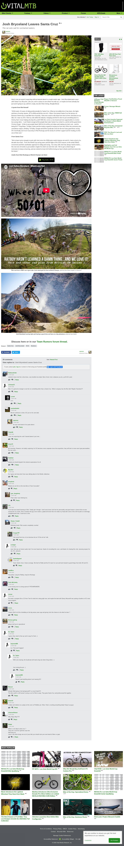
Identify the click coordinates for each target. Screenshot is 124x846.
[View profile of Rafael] (5, 725)
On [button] (76, 839)
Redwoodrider (12, 373)
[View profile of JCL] (5, 506)
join (14, 367)
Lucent (13, 396)
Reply (17, 379)
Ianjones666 (14, 643)
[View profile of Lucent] (7, 397)
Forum (83, 13)
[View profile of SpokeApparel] (9, 559)
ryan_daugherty (15, 493)
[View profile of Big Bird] (5, 471)
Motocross (70, 831)
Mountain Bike (61, 831)
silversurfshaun (13, 712)
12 (10, 516)
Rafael (10, 724)
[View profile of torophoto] (5, 482)
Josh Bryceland (19, 346)
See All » (119, 91)
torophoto (11, 481)
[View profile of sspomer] (3, 32)
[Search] (121, 17)
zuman (10, 594)
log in (18, 367)
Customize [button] (88, 840)
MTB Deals (101, 13)
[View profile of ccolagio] (7, 546)
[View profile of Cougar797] (9, 534)
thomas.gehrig (12, 620)
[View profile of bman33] (5, 445)
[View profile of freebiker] (5, 459)
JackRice (11, 570)
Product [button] (65, 13)
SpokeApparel (17, 558)
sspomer (8, 31)
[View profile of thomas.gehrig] (5, 621)
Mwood (10, 687)
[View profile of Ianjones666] (7, 644)
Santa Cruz (10, 346)
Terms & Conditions (46, 829)
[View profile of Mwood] (5, 688)
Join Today (90, 17)
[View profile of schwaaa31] (5, 385)
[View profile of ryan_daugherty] (7, 494)
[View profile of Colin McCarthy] (5, 583)
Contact (53, 831)
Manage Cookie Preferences (62, 835)
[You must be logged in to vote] (9, 380)
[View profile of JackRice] (5, 571)
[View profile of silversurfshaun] (5, 713)
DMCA (65, 829)
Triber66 (10, 432)
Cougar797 (16, 533)
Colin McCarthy (12, 582)
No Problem (114, 840)
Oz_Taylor (11, 632)
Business (33, 346)
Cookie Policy (72, 829)
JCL (9, 505)
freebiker (10, 458)
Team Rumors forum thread (52, 341)
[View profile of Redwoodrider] (5, 374)
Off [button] (79, 839)
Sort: (48, 359)
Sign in (97, 17)
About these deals (99, 42)
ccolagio (13, 545)
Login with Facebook (56, 367)
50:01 (27, 346)
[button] (46, 65)
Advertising (81, 829)
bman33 (10, 444)
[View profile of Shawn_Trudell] (7, 522)
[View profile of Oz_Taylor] (5, 633)
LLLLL (10, 608)
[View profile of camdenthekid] (7, 409)
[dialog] (102, 837)
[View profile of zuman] (5, 595)
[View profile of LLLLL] (5, 609)
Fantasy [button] (27, 13)
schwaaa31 (11, 384)
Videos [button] (46, 13)
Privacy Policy (57, 829)
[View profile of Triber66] (5, 433)
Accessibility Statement (51, 839)
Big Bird (10, 469)
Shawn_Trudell (15, 521)
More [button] (119, 13)
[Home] (18, 6)
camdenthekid (15, 408)
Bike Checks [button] (7, 13)
